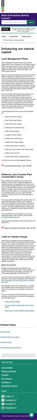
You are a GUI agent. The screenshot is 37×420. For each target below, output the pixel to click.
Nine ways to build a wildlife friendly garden (19, 310)
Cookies (5, 375)
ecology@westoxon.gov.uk (10, 217)
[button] (31, 415)
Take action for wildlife (12, 301)
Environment (13, 36)
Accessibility (7, 368)
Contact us (6, 382)
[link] (18, 386)
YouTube (9, 404)
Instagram (9, 408)
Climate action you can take (9, 337)
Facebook (9, 400)
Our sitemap (6, 379)
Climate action (26, 36)
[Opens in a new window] (2, 10)
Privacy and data (8, 371)
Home (4, 36)
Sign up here (25, 31)
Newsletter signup (9, 386)
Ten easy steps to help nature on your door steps (19, 306)
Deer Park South (6, 342)
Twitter (8, 396)
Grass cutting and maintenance (10, 347)
